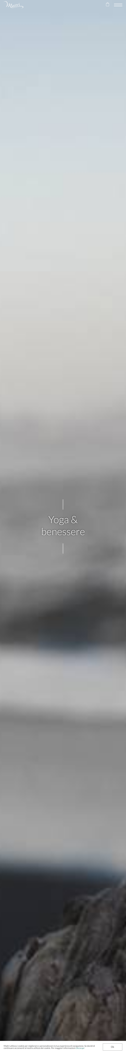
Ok (112, 1046)
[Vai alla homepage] (13, 5)
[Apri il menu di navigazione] (118, 5)
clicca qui (80, 1048)
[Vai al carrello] (107, 5)
